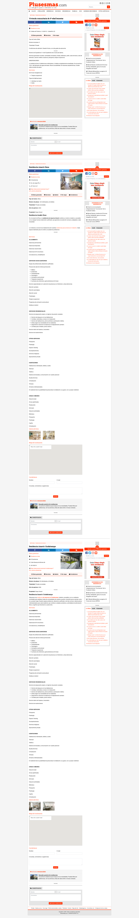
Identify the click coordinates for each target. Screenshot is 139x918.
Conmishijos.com (90, 908)
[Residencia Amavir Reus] (71, 181)
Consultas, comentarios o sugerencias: (39, 486)
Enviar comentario (56, 153)
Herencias (50, 11)
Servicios (48, 35)
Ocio (80, 11)
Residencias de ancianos (41, 15)
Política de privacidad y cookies (55, 908)
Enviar (106, 28)
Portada (33, 15)
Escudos (58, 11)
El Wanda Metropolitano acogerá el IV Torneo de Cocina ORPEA (96, 221)
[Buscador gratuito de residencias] (34, 127)
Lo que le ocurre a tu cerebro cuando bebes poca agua (97, 99)
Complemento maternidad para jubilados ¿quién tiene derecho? (98, 96)
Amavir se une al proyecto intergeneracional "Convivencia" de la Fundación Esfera (96, 60)
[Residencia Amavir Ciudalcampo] (71, 561)
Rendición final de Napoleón (94, 115)
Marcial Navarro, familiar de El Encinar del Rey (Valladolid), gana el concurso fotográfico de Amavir (96, 66)
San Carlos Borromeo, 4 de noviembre (96, 110)
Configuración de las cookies (101, 908)
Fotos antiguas (104, 11)
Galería (56, 195)
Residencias (66, 11)
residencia (48, 597)
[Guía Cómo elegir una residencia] (97, 42)
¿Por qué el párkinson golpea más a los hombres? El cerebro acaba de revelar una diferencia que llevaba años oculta (97, 85)
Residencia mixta (35, 28)
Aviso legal (45, 908)
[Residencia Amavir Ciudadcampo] (35, 806)
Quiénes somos (38, 908)
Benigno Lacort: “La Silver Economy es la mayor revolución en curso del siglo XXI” (96, 107)
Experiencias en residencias (97, 54)
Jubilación (41, 11)
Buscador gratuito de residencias (48, 125)
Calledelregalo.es (82, 908)
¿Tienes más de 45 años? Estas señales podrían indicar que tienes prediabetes (96, 89)
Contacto (69, 908)
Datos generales (37, 35)
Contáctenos (74, 195)
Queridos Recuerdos (90, 11)
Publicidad (64, 908)
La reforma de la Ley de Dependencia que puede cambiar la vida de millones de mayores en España (97, 103)
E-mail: (58, 480)
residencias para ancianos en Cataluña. (66, 228)
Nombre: (31, 480)
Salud (34, 11)
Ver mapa (56, 35)
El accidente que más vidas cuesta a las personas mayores (96, 92)
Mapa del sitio (75, 908)
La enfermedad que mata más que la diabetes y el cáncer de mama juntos (98, 112)
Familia (74, 11)
